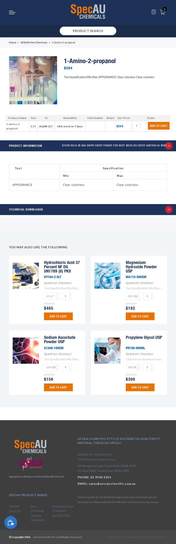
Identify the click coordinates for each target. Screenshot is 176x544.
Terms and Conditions (138, 537)
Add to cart (159, 126)
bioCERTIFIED (61, 515)
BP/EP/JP (14, 511)
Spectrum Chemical (57, 283)
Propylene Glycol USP (144, 337)
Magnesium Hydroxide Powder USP (141, 267)
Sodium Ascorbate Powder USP (59, 339)
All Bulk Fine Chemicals (34, 42)
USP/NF (14, 506)
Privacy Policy (115, 537)
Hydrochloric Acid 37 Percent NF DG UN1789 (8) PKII (62, 267)
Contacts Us (159, 537)
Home (12, 42)
